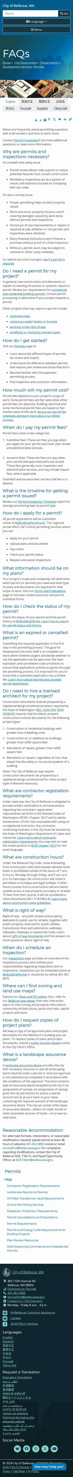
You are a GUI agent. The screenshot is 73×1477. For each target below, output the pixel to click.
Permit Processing (26, 140)
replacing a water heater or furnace (33, 321)
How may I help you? (49, 1467)
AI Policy (33, 1471)
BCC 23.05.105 (46, 710)
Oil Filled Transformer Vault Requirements (35, 1198)
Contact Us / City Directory (25, 1301)
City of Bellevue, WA (18, 5)
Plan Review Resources (22, 1240)
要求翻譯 (8, 1389)
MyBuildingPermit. (28, 621)
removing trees (20, 316)
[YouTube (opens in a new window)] (54, 1449)
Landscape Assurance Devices (27, 1192)
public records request (46, 1043)
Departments (49, 63)
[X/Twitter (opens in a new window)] (45, 1449)
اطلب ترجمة (10, 1381)
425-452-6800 (35, 1144)
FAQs (8, 1179)
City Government (26, 63)
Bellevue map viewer (21, 1001)
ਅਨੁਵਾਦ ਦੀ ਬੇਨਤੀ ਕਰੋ (14, 1409)
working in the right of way (28, 327)
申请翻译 (8, 1385)
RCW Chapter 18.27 (44, 846)
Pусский (8, 1361)
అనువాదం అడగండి (14, 1421)
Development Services (17, 67)
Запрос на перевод (15, 1413)
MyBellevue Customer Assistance (32, 1312)
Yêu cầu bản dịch (14, 1429)
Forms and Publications (50, 591)
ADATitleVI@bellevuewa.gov (34, 1160)
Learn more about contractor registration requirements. (29, 840)
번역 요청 (9, 1401)
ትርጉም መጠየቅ (11, 1433)
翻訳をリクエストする (17, 1397)
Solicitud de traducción (19, 1417)
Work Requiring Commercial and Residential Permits (38, 1248)
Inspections (16, 958)
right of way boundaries (27, 936)
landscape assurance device (23, 1065)
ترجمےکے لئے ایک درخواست (19, 1425)
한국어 (10, 108)
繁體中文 (44, 101)
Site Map (19, 1471)
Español (42, 108)
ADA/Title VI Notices (16, 1467)
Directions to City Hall (21, 1289)
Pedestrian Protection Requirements (32, 1211)
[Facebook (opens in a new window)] (26, 1449)
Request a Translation (17, 1377)
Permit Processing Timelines (37, 502)
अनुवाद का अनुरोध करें (14, 1393)
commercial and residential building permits (35, 292)
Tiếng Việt (60, 108)
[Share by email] (60, 119)
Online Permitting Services (25, 1204)
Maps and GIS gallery (33, 997)
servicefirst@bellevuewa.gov (21, 1148)
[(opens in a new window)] (17, 1449)
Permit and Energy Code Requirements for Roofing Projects (36, 1232)
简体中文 (27, 101)
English (8, 1337)
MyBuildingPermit (15, 974)
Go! (65, 13)
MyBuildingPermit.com (30, 523)
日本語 (60, 101)
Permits (39, 67)
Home (7, 63)
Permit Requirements (22, 1223)
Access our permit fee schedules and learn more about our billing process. (34, 416)
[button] (70, 119)
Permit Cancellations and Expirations (32, 1217)
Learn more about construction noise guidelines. (35, 901)
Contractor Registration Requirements (33, 1185)
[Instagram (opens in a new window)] (35, 1449)
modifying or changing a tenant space (35, 332)
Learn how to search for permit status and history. (36, 623)
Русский (25, 108)
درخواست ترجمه (12, 1405)
